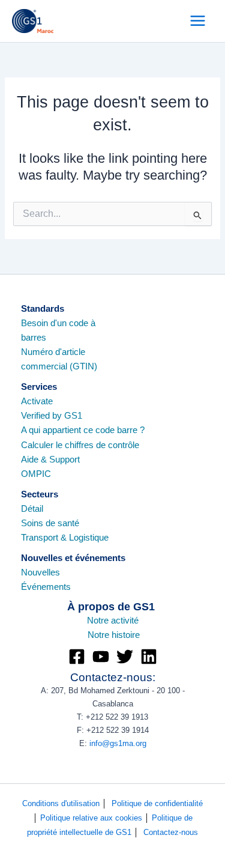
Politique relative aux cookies (96, 817)
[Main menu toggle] (197, 20)
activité (124, 620)
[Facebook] (76, 656)
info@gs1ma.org (117, 743)
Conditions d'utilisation (64, 803)
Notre (98, 620)
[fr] (86, 635)
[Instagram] (100, 656)
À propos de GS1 (112, 606)
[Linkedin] (148, 656)
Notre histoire (114, 635)
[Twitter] (124, 656)
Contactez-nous (170, 832)
